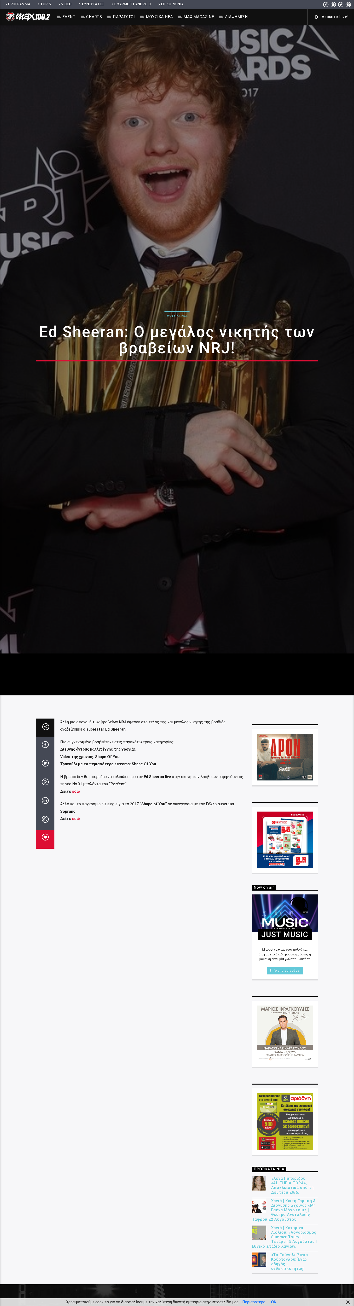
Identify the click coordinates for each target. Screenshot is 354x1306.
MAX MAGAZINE (199, 16)
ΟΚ (273, 1302)
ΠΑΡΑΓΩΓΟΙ (124, 16)
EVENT (68, 16)
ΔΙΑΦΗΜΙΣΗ (236, 16)
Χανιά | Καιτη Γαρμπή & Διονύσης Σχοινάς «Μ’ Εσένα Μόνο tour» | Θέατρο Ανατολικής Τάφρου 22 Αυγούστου (284, 1269)
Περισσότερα (253, 1302)
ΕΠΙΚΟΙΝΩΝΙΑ (172, 4)
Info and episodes (284, 1030)
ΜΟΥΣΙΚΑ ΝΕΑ (159, 16)
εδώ (75, 850)
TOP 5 (45, 4)
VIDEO (66, 4)
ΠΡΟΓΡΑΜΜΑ (19, 4)
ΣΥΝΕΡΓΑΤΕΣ (93, 4)
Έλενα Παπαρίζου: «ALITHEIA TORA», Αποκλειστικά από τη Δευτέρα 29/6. (292, 1244)
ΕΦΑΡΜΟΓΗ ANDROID (132, 4)
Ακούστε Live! (334, 16)
